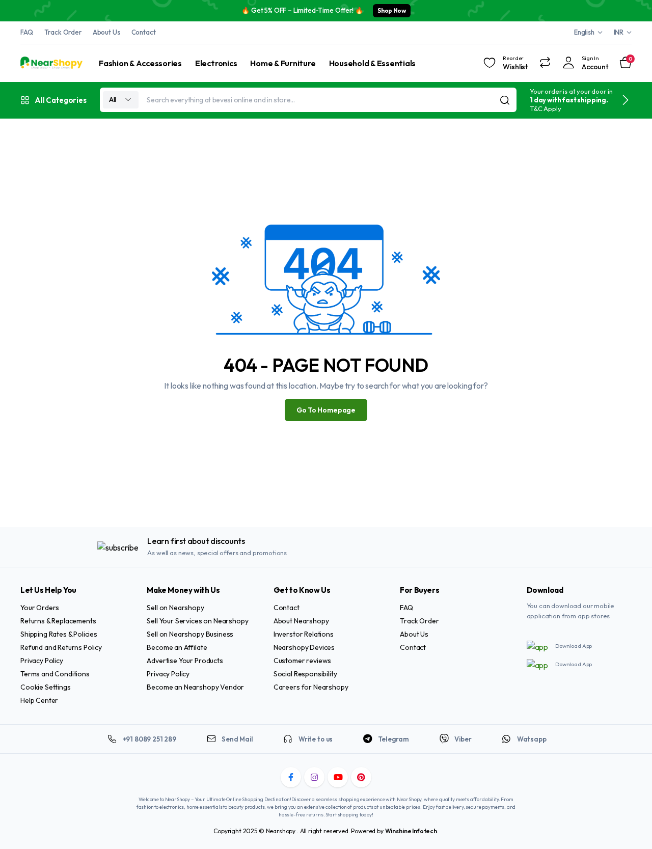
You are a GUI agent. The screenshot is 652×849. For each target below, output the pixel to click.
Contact (143, 32)
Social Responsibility (305, 673)
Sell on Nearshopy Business (190, 634)
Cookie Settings (45, 687)
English (584, 32)
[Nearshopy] (51, 63)
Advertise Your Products (185, 660)
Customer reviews (302, 660)
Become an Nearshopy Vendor (195, 687)
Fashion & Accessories (140, 63)
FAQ (26, 32)
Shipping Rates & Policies (58, 634)
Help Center (39, 700)
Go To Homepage (326, 410)
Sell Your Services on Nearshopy (197, 620)
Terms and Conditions (55, 673)
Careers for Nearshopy (311, 687)
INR (619, 32)
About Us (106, 32)
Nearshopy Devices (304, 647)
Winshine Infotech (411, 831)
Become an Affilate (177, 647)
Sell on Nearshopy (175, 607)
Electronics (216, 63)
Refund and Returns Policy (61, 647)
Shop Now (391, 10)
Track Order (63, 32)
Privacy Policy (41, 660)
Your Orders (39, 607)
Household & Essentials (372, 63)
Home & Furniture (282, 63)
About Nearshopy (301, 620)
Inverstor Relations (304, 634)
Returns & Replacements (58, 620)
